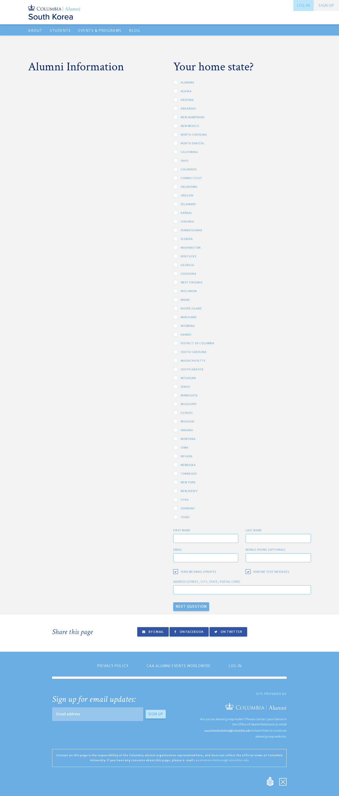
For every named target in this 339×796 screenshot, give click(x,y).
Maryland (189, 317)
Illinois (187, 413)
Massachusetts (193, 360)
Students (60, 30)
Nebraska (188, 465)
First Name (181, 530)
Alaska (186, 91)
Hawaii (186, 334)
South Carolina (193, 352)
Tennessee (189, 473)
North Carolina (194, 134)
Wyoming (188, 326)
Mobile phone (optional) (265, 549)
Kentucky (189, 256)
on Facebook (191, 632)
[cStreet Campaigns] (283, 781)
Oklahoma (189, 187)
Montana (188, 439)
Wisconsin (189, 291)
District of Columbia (197, 343)
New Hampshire (193, 117)
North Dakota (192, 143)
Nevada (187, 456)
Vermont (188, 508)
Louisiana (188, 273)
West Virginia (192, 282)
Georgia (187, 265)
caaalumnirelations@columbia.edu (227, 730)
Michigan (188, 378)
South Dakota (192, 369)
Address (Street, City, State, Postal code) (206, 581)
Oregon (187, 195)
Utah (185, 499)
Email (177, 549)
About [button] (35, 30)
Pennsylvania (191, 230)
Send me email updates (198, 571)
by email (156, 632)
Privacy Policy (113, 666)
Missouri (188, 421)
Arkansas (188, 108)
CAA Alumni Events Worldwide (179, 666)
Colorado (189, 169)
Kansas (186, 213)
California (189, 152)
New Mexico (190, 126)
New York (188, 482)
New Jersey (189, 491)
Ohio (184, 160)
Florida (187, 239)
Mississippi (189, 404)
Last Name (254, 530)
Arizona (187, 100)
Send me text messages (271, 571)
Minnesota (189, 395)
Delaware (188, 204)
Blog (134, 30)
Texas (185, 517)
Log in (303, 5)
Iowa (184, 447)
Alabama (187, 82)
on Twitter (231, 632)
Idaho (185, 386)
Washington (191, 247)
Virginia (187, 221)
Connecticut (191, 178)
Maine (185, 300)
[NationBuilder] (272, 781)
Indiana (187, 430)
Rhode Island (191, 308)
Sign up (326, 5)
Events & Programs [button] (100, 30)
